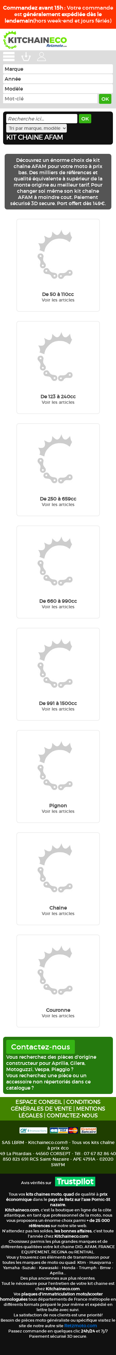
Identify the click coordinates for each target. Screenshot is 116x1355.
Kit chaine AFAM (34, 137)
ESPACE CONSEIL (38, 1102)
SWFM (58, 1164)
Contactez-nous (40, 1046)
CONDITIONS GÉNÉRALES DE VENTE (56, 1105)
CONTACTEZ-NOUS (72, 1115)
